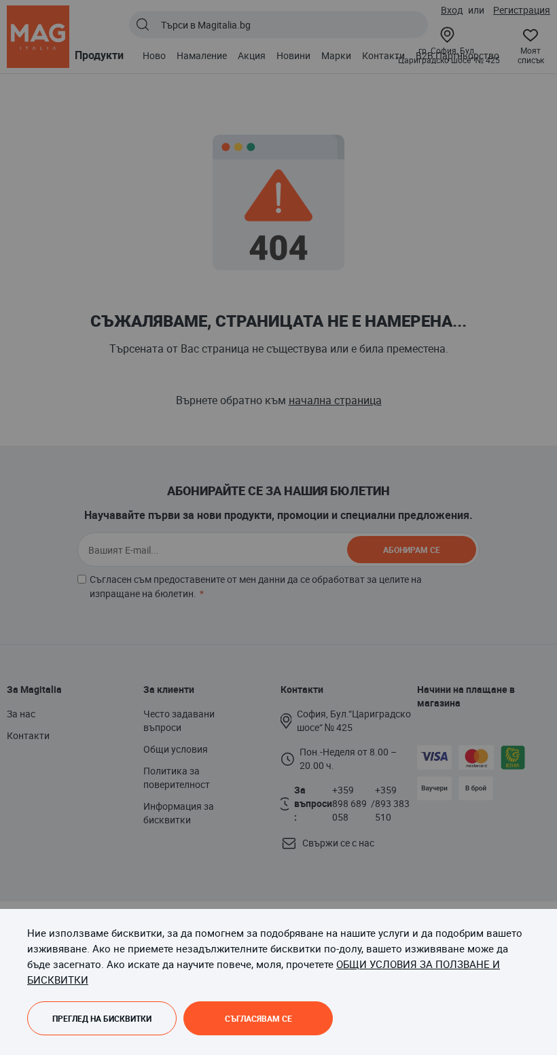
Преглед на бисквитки (101, 1018)
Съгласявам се (258, 1018)
